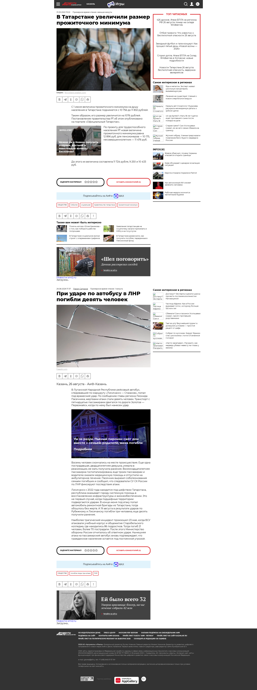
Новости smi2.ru (66, 277)
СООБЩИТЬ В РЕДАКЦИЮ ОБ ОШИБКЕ (150, 639)
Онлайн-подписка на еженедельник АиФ (160, 633)
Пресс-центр (109, 633)
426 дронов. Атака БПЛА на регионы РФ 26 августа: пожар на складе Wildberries (177, 22)
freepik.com (62, 369)
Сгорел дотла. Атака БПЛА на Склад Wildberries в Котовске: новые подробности (176, 58)
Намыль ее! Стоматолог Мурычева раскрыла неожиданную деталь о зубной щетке (182, 108)
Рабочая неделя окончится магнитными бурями (177, 194)
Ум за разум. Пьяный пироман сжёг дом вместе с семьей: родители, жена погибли (108, 441)
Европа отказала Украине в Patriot (181, 173)
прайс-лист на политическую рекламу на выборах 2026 (104, 639)
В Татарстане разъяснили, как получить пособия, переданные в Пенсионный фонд (131, 238)
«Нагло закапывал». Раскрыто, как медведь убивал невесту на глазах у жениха (182, 345)
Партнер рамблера (104, 679)
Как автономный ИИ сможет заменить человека (178, 184)
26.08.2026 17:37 (64, 289)
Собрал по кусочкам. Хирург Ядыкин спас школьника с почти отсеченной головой (183, 335)
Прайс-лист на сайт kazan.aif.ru (172, 636)
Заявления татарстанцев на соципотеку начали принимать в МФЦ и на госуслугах (131, 228)
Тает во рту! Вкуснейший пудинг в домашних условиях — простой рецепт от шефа (181, 325)
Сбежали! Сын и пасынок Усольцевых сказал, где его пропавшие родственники (183, 315)
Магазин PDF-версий (128, 633)
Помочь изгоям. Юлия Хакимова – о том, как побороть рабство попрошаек (85, 228)
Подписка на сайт (86, 636)
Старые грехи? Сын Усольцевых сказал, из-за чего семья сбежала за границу (182, 128)
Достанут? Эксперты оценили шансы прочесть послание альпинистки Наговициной (183, 296)
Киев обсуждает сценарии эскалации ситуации (182, 164)
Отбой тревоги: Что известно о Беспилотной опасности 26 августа (176, 34)
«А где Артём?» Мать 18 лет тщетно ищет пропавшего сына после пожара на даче (182, 118)
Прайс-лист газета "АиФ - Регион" (138, 636)
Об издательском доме (89, 633)
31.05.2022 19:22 (63, 12)
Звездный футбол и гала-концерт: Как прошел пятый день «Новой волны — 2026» (177, 46)
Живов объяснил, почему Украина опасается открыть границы (181, 154)
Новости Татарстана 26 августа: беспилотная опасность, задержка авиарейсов (176, 70)
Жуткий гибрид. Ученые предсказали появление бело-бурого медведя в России (183, 137)
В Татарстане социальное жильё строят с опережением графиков (84, 237)
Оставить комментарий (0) (128, 182)
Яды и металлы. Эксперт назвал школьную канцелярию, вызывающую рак (180, 88)
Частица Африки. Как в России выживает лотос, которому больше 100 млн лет (182, 306)
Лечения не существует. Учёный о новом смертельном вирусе (181, 97)
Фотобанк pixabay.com (75, 92)
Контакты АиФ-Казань (109, 636)
